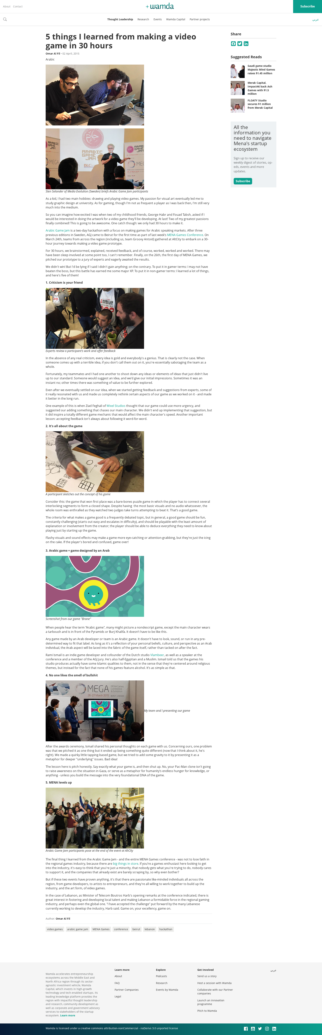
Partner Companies (127, 989)
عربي (315, 19)
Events (158, 19)
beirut (136, 929)
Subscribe (307, 6)
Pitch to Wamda (207, 1010)
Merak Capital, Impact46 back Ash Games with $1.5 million (260, 88)
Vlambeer (157, 655)
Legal (118, 996)
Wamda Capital (175, 19)
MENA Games (101, 929)
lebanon (150, 929)
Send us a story (207, 976)
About (6, 6)
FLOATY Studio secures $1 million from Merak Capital (260, 104)
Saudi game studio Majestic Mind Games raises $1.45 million (261, 69)
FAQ (117, 983)
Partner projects (200, 19)
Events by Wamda (167, 989)
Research (143, 19)
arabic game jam (77, 929)
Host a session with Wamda (214, 983)
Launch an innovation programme (210, 1002)
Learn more (67, 1015)
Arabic (50, 59)
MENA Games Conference (185, 235)
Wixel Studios (116, 406)
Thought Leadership (120, 19)
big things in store (125, 864)
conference (121, 929)
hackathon (165, 929)
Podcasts (161, 976)
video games (55, 929)
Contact (18, 6)
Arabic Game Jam (58, 230)
